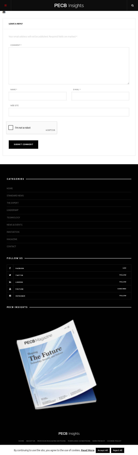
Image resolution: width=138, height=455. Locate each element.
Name (13, 90)
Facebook (70, 268)
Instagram (70, 296)
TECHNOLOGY (13, 217)
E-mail (76, 90)
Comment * (15, 45)
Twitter (70, 275)
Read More (87, 450)
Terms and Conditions (79, 441)
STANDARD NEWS (15, 196)
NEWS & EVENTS (14, 225)
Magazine (12, 239)
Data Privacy (99, 441)
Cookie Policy (114, 441)
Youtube (70, 289)
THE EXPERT (13, 203)
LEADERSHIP (12, 210)
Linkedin (70, 282)
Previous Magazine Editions (51, 441)
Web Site (14, 105)
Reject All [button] (117, 450)
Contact (11, 246)
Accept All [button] (103, 450)
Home (10, 188)
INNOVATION (13, 232)
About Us (30, 441)
